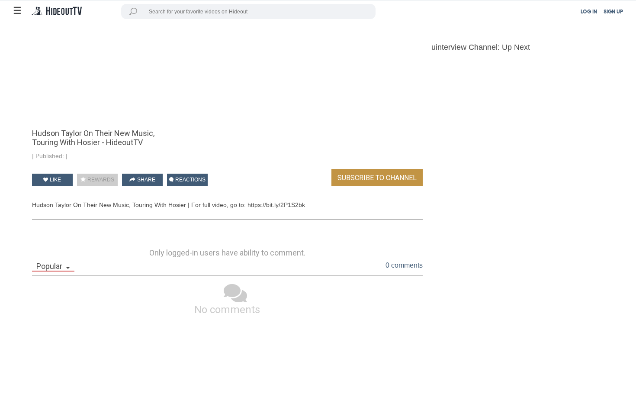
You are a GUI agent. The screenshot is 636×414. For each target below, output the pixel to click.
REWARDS (100, 180)
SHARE (145, 180)
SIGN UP (613, 12)
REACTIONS (190, 180)
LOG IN (589, 12)
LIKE (54, 180)
